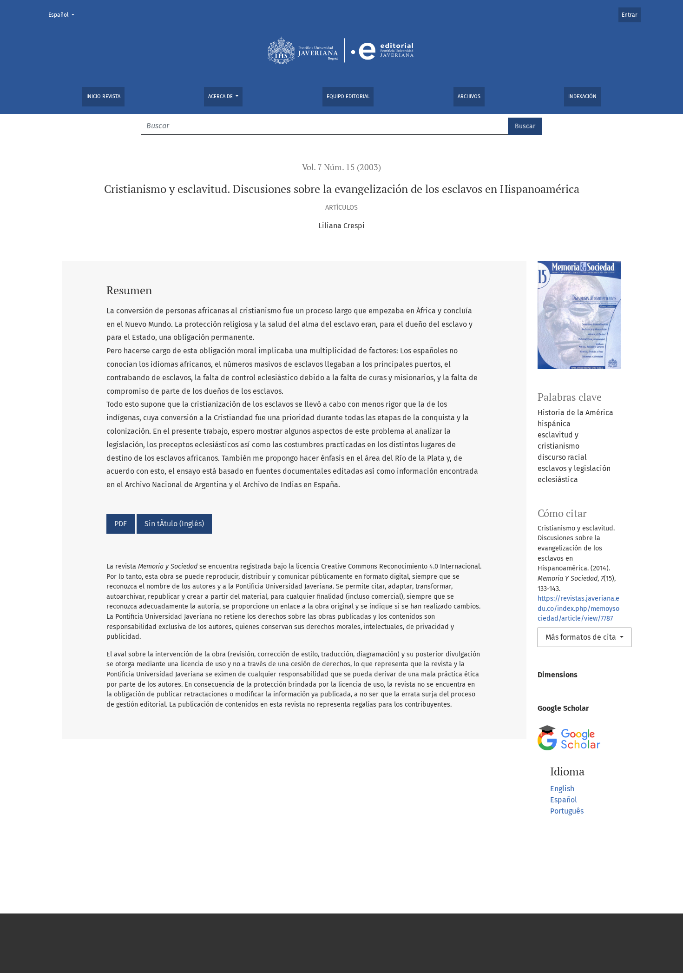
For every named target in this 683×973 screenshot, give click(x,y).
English (562, 788)
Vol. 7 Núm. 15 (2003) (341, 167)
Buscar (525, 126)
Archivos (469, 96)
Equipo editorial (348, 96)
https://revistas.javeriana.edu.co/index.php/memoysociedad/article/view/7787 (578, 608)
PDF (120, 523)
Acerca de (221, 96)
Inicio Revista (103, 96)
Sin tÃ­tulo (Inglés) (174, 523)
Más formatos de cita (581, 637)
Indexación (582, 96)
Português (567, 811)
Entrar (629, 15)
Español (64, 14)
